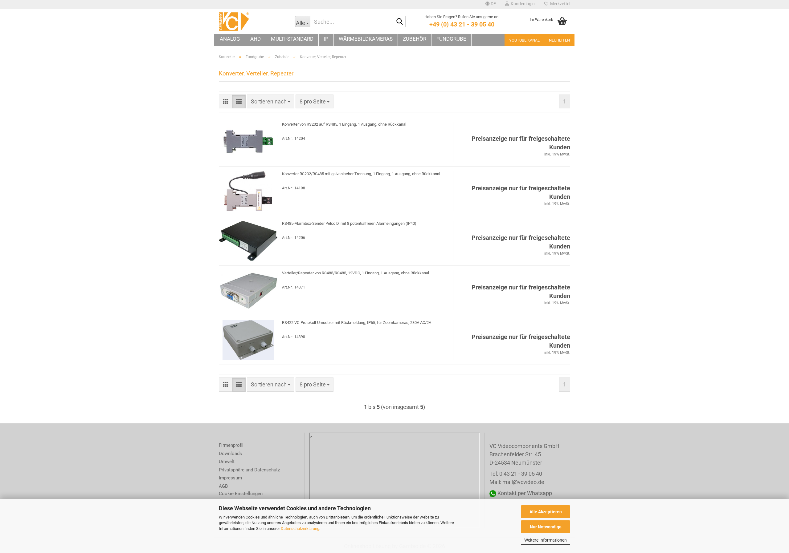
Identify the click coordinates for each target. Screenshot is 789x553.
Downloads (230, 453)
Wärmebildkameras (366, 39)
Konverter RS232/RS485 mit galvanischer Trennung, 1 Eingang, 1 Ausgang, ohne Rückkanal (361, 174)
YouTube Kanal (524, 40)
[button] (491, 4)
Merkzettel (559, 3)
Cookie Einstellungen (241, 493)
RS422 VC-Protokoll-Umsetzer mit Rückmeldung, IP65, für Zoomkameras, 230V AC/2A (356, 322)
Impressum (230, 478)
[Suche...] (400, 21)
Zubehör (414, 39)
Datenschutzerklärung (300, 528)
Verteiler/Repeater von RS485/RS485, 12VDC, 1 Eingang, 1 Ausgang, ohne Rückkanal (355, 273)
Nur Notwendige (546, 526)
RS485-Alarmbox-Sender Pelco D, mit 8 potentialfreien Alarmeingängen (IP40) (349, 223)
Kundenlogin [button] (522, 3)
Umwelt (227, 461)
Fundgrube (451, 39)
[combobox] (270, 102)
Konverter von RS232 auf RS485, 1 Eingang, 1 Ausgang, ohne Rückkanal (344, 124)
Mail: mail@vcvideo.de (516, 482)
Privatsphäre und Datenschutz (249, 470)
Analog (230, 39)
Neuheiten (559, 40)
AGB (223, 486)
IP (326, 39)
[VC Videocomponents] (252, 21)
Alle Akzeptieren (545, 511)
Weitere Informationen (545, 540)
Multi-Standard (292, 39)
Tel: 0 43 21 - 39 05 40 (515, 473)
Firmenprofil (231, 445)
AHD (255, 39)
